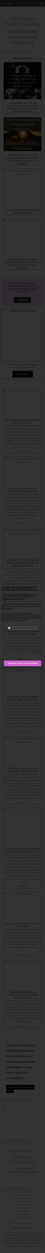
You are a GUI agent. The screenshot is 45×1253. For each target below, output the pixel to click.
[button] (41, 589)
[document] (22, 626)
